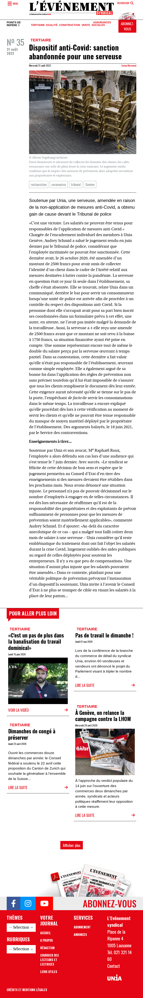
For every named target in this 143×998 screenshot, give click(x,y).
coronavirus (58, 184)
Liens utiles (48, 971)
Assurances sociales (101, 23)
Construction (69, 25)
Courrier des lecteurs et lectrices (49, 959)
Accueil (45, 933)
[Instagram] (28, 903)
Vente (86, 25)
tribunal (76, 184)
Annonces (80, 934)
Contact (113, 965)
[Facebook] (13, 903)
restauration (39, 184)
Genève (90, 184)
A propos (46, 940)
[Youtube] (44, 903)
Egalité (52, 25)
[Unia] (114, 978)
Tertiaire (38, 25)
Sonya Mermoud (128, 65)
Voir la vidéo (18, 710)
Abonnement (82, 927)
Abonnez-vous (127, 26)
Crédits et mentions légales (27, 990)
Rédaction (47, 948)
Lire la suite (84, 685)
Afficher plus (71, 845)
